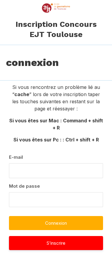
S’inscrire (56, 243)
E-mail (16, 157)
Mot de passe (24, 186)
